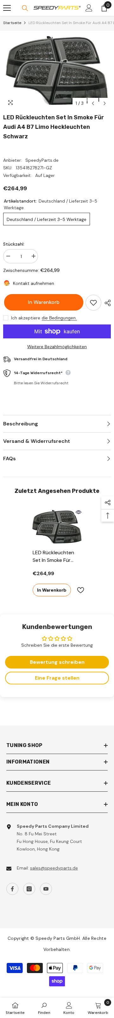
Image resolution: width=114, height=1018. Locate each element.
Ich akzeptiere (25, 318)
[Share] (106, 303)
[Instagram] (29, 889)
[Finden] (25, 8)
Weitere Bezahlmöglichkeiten (57, 346)
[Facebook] (12, 889)
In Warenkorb (43, 302)
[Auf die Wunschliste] (93, 303)
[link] (44, 1008)
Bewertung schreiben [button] (57, 662)
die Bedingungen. (59, 317)
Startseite (12, 22)
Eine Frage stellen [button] (57, 678)
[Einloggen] (89, 7)
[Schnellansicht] (78, 512)
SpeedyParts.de (42, 160)
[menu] (7, 8)
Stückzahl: (13, 244)
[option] (57, 70)
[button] (92, 103)
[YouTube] (46, 889)
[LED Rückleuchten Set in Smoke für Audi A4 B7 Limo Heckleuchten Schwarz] (57, 526)
